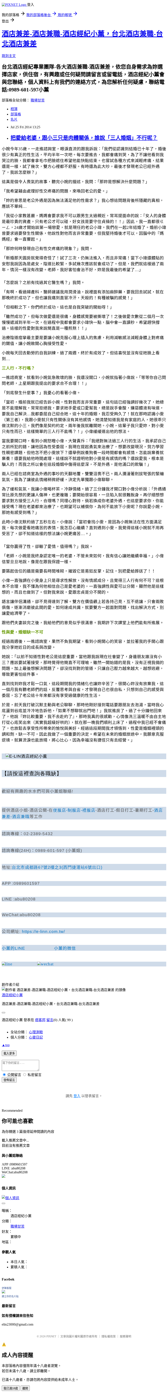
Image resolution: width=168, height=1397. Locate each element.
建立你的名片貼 (10, 1296)
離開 (25, 1388)
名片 (14, 119)
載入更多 (9, 1053)
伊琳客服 (6, 1288)
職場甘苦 (38, 100)
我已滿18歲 (11, 1388)
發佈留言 (9, 1080)
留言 (49, 1020)
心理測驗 (36, 1032)
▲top (6, 1045)
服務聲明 (125, 1336)
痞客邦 (40, 1020)
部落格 (15, 114)
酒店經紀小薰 (12, 995)
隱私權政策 (109, 1336)
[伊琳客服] (3, 1292)
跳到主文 (9, 56)
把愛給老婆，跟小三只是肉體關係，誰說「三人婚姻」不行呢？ (84, 138)
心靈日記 (36, 1037)
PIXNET (51, 1336)
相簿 (14, 109)
